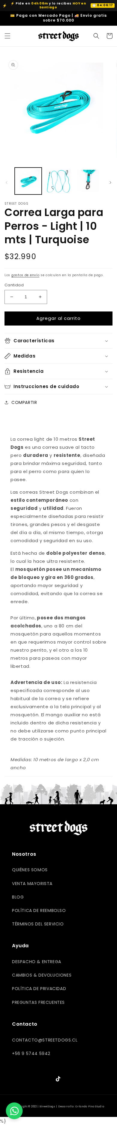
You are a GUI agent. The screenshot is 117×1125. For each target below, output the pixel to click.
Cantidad (14, 285)
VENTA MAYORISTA (32, 884)
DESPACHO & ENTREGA (36, 962)
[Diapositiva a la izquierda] (6, 182)
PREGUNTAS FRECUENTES (38, 1002)
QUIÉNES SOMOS (30, 870)
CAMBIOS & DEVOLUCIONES (41, 975)
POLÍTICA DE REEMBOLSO (39, 910)
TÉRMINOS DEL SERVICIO (38, 924)
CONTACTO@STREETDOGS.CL (44, 1040)
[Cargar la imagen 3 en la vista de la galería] (88, 181)
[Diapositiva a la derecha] (110, 182)
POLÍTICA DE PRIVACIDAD (39, 989)
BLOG (18, 897)
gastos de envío (25, 275)
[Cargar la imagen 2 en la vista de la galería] (58, 181)
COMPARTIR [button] (24, 402)
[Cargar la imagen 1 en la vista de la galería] (28, 181)
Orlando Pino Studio (89, 1106)
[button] (7, 35)
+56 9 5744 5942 (31, 1053)
